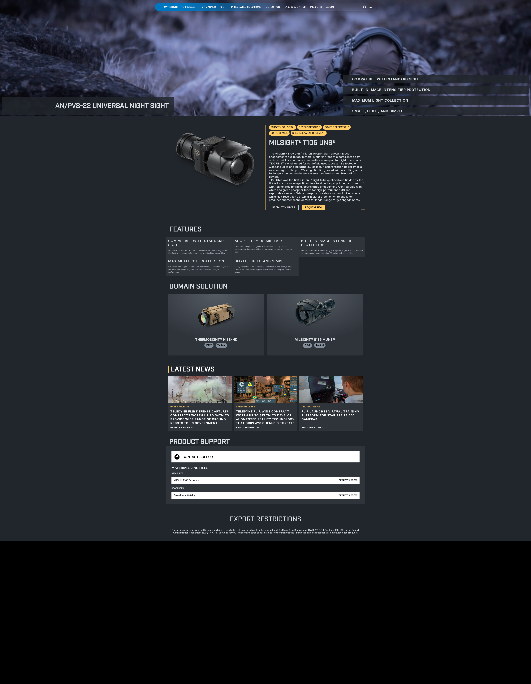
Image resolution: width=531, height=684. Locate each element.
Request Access (348, 480)
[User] (370, 7)
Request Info (313, 207)
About (330, 7)
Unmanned (209, 7)
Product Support (283, 207)
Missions (316, 7)
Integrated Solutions (246, 7)
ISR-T (223, 7)
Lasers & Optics (295, 7)
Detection (273, 7)
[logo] (179, 7)
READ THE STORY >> (181, 427)
